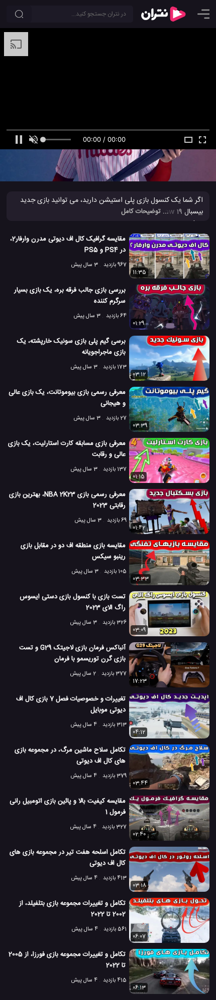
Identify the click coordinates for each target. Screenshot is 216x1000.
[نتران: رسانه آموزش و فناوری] (163, 14)
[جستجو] (19, 14)
